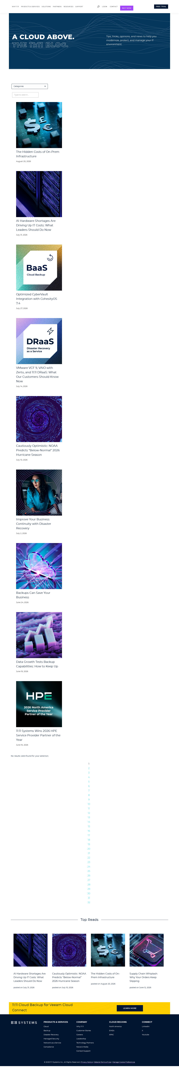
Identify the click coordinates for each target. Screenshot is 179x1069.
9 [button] (89, 800)
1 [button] (88, 764)
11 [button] (89, 808)
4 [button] (89, 777)
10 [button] (89, 804)
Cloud (46, 1026)
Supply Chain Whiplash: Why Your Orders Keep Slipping (144, 977)
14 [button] (89, 822)
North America (115, 1026)
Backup (47, 1031)
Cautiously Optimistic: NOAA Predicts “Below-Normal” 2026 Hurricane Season (38, 450)
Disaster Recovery (51, 1035)
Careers (79, 1035)
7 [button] (89, 791)
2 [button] (89, 768)
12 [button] (89, 813)
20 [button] (88, 849)
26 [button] (89, 876)
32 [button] (89, 902)
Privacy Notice (87, 1062)
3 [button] (89, 773)
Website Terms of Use (102, 1062)
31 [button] (89, 898)
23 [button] (89, 862)
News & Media (82, 1047)
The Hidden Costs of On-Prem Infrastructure (105, 976)
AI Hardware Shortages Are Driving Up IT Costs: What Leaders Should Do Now (36, 225)
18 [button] (89, 840)
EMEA (111, 1031)
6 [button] (89, 786)
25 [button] (89, 871)
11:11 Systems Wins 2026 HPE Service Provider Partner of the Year (38, 735)
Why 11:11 (80, 1026)
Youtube (145, 1035)
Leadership (81, 1039)
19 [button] (89, 844)
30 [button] (88, 893)
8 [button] (89, 795)
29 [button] (89, 889)
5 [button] (89, 782)
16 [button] (89, 831)
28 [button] (89, 884)
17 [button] (89, 835)
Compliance (49, 1047)
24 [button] (88, 867)
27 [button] (89, 880)
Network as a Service (52, 1043)
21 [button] (89, 853)
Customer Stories (83, 1031)
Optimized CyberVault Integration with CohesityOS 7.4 (36, 299)
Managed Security (51, 1039)
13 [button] (89, 817)
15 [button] (89, 826)
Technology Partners (85, 1043)
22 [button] (89, 858)
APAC (111, 1035)
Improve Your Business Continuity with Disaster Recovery (33, 524)
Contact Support (83, 1051)
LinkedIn (146, 1026)
